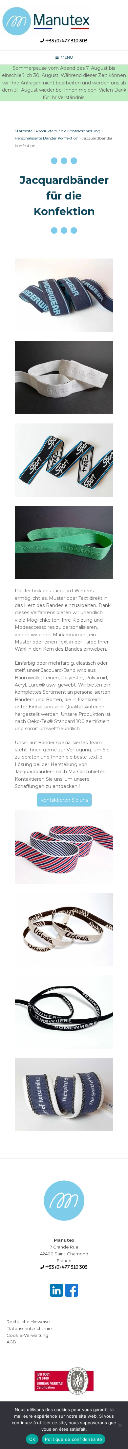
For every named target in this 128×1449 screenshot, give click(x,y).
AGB (11, 1341)
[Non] (120, 1425)
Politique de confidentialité (73, 1439)
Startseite (23, 130)
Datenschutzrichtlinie (29, 1328)
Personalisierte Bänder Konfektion (46, 138)
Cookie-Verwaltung (27, 1335)
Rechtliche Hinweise (28, 1321)
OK (32, 1439)
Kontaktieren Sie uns (64, 800)
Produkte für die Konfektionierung (68, 130)
